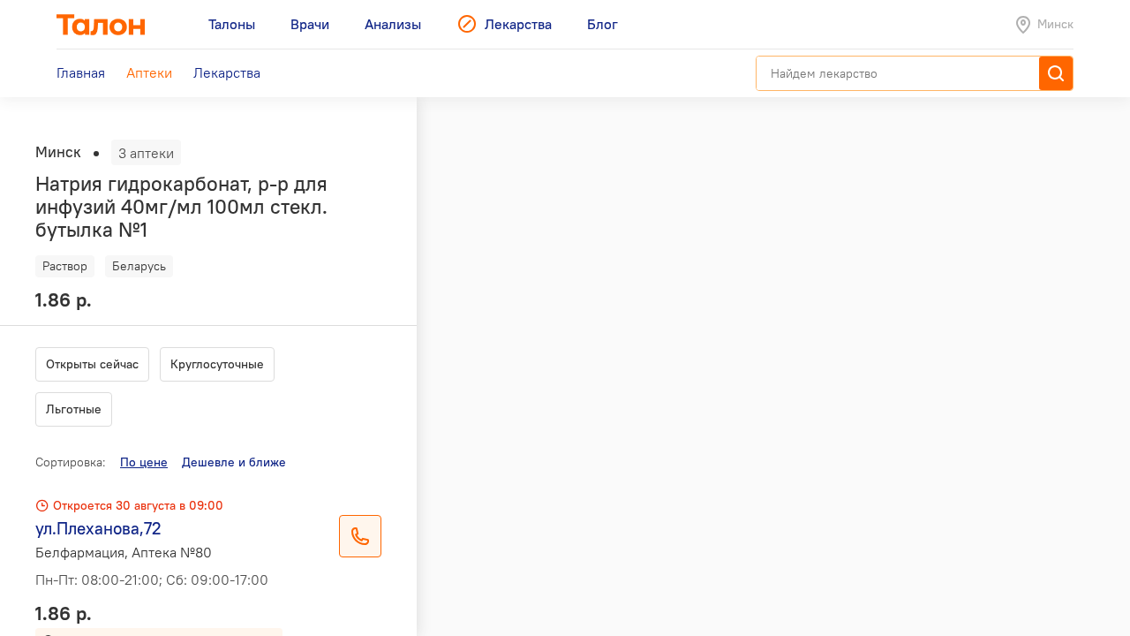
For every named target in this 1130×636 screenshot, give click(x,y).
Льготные (74, 409)
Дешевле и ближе (234, 462)
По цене (144, 462)
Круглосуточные (217, 364)
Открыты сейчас (92, 364)
